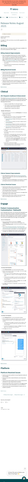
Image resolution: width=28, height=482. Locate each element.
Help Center (6, 12)
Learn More (14, 4)
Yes (3, 402)
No (7, 402)
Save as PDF (1, 29)
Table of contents (7, 34)
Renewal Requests (9, 118)
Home (3, 17)
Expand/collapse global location (26, 17)
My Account (22, 12)
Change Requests (9, 121)
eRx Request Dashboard (11, 98)
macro (7, 273)
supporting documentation (20, 175)
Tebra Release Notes (12, 17)
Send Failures (8, 126)
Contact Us (14, 14)
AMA (9, 57)
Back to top (3, 86)
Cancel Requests (9, 124)
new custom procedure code (12, 60)
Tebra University (14, 12)
